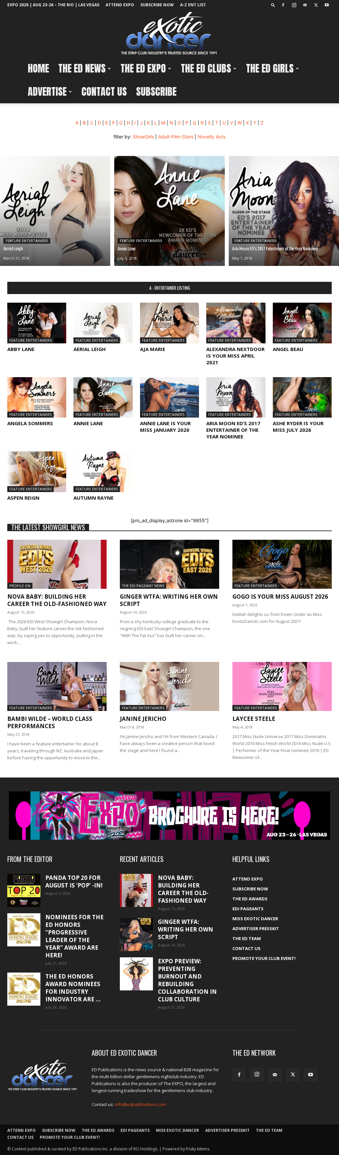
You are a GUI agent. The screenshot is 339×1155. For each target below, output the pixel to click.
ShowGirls (143, 136)
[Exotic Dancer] (169, 33)
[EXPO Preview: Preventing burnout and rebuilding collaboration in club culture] (136, 973)
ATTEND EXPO (120, 5)
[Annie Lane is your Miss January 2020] (169, 397)
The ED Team (246, 938)
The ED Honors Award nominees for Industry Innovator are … (73, 988)
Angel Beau (288, 349)
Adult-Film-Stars (175, 136)
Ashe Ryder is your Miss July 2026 (298, 426)
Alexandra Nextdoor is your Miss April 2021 (235, 356)
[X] (316, 5)
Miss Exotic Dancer (255, 919)
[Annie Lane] (169, 211)
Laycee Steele (253, 719)
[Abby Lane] (36, 323)
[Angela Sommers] (36, 397)
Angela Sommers (30, 423)
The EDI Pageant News (143, 585)
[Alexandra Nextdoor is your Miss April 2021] (235, 323)
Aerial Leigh (89, 349)
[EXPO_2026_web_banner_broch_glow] (169, 815)
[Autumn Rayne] (102, 471)
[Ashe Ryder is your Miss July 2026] (302, 397)
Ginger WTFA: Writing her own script (169, 600)
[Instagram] (294, 5)
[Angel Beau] (302, 323)
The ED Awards (249, 899)
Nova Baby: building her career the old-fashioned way (57, 600)
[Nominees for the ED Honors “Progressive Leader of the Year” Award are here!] (23, 929)
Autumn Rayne (93, 497)
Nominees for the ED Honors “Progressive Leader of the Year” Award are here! (74, 936)
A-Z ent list (193, 5)
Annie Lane (88, 423)
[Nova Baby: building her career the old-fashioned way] (57, 564)
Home (38, 68)
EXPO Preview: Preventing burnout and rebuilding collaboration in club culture (187, 980)
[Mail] (305, 5)
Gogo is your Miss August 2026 (280, 596)
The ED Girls (270, 68)
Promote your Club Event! (264, 958)
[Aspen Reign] (36, 471)
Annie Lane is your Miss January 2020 (165, 426)
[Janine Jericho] (169, 686)
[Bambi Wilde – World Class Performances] (57, 686)
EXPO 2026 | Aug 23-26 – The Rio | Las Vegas (53, 5)
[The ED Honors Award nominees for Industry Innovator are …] (23, 989)
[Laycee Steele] (282, 686)
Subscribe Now (157, 5)
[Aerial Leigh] (55, 211)
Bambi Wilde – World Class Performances (49, 722)
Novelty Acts (211, 136)
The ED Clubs (206, 68)
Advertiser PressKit (255, 928)
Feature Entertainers (27, 241)
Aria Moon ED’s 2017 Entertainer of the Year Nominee (233, 430)
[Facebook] (283, 5)
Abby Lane (20, 349)
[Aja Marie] (169, 323)
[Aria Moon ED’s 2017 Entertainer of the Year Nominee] (284, 211)
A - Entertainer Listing (169, 288)
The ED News (82, 68)
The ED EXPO (143, 68)
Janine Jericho (143, 719)
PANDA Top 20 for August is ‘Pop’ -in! (74, 881)
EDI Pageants (248, 909)
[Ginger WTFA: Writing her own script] (169, 564)
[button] (273, 4)
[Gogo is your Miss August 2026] (282, 564)
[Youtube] (327, 5)
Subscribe (156, 91)
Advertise (47, 91)
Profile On (19, 585)
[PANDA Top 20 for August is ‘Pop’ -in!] (23, 890)
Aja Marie (152, 349)
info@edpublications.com (140, 1104)
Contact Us (104, 91)
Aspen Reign (23, 497)
